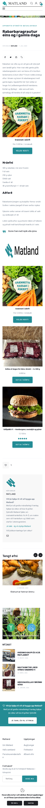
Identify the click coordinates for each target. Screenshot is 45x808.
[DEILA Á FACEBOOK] (5, 57)
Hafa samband (8, 750)
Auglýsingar (29, 745)
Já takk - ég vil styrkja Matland (18, 526)
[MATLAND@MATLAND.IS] (16, 57)
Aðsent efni (29, 754)
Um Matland (7, 745)
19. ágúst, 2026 (23, 658)
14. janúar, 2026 (23, 688)
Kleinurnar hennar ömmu (22, 592)
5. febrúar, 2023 (22, 588)
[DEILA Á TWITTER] (10, 57)
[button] (21, 57)
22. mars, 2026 (22, 673)
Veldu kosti (22, 151)
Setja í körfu (23, 380)
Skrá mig (29, 779)
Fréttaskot (28, 750)
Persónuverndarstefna (11, 755)
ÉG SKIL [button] (14, 803)
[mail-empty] (7, 535)
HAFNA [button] (31, 803)
